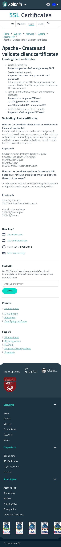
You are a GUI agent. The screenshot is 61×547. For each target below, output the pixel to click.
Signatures (21, 24)
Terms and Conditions (14, 514)
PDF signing (10, 317)
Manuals (30, 33)
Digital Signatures (12, 341)
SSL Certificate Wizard (17, 240)
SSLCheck (8, 344)
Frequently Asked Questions (17, 348)
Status (6, 439)
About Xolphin (10, 487)
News (6, 413)
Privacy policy (10, 509)
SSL (12, 24)
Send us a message (16, 252)
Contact (40, 24)
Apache (41, 33)
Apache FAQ (9, 36)
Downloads (9, 352)
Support (31, 24)
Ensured (7, 471)
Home (6, 33)
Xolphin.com (9, 455)
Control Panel (10, 429)
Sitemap (7, 423)
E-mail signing (11, 313)
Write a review (10, 503)
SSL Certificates (11, 308)
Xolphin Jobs (9, 493)
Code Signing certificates (15, 321)
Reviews (7, 498)
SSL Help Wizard (15, 234)
